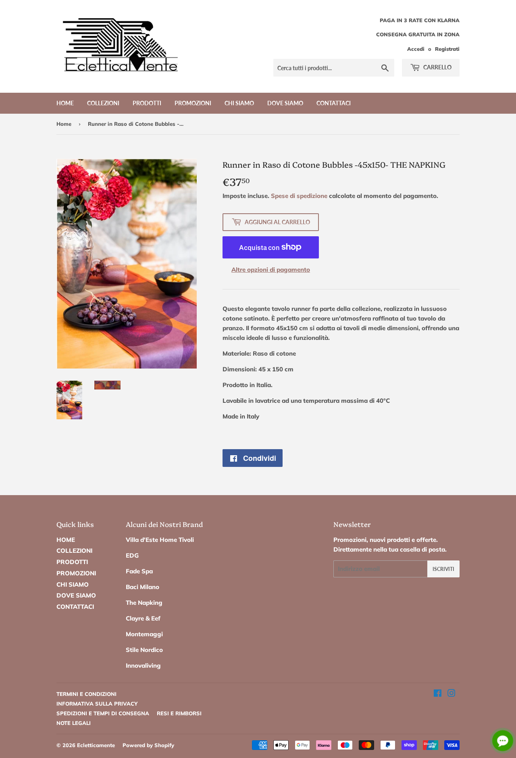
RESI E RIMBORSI (179, 713)
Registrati (447, 49)
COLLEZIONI (103, 103)
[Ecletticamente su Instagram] (451, 694)
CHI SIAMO (239, 103)
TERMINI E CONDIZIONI (86, 694)
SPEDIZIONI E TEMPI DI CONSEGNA (102, 713)
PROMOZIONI (193, 103)
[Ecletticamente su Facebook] (437, 694)
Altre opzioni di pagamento (270, 269)
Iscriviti (443, 569)
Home (63, 124)
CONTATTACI (333, 103)
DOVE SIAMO (285, 103)
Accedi (415, 49)
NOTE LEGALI (73, 723)
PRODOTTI (147, 103)
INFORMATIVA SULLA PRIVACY (96, 703)
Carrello (437, 67)
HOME (65, 103)
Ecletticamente (96, 745)
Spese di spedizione (299, 196)
